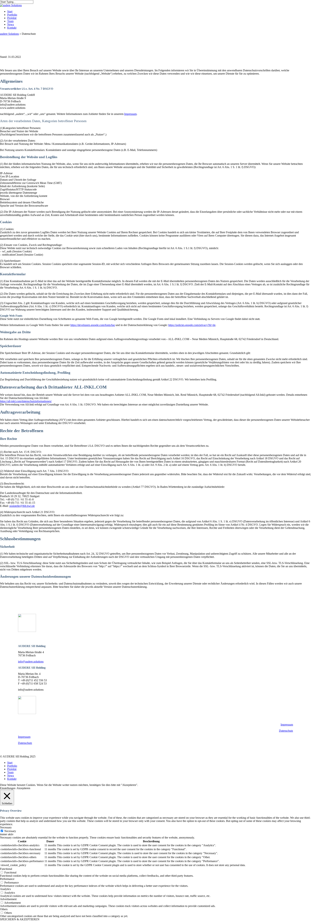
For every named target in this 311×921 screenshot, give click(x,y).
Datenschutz (286, 730)
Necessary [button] (6, 827)
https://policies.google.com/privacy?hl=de (191, 325)
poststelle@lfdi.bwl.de (22, 505)
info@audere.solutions (31, 661)
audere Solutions (9, 33)
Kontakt (11, 778)
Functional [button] (6, 868)
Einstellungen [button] (7, 788)
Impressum (130, 113)
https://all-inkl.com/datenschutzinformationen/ (26, 401)
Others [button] (4, 909)
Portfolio (12, 765)
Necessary (10, 831)
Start (9, 762)
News (10, 775)
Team (10, 772)
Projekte (12, 769)
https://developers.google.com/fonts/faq (92, 325)
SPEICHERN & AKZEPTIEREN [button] (19, 919)
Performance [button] (7, 878)
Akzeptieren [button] (23, 788)
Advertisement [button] (8, 899)
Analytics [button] (5, 889)
